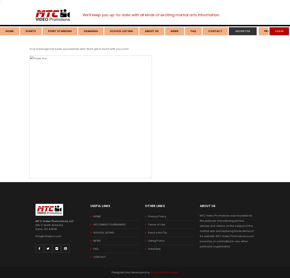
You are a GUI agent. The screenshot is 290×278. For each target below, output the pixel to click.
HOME (97, 216)
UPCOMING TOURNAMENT (109, 224)
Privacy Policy (157, 216)
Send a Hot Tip (157, 233)
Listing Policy (156, 241)
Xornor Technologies (164, 272)
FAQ (96, 249)
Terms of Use (156, 224)
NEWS (97, 241)
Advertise (154, 249)
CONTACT (99, 257)
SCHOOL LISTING (103, 233)
